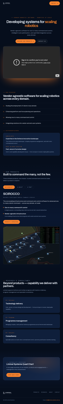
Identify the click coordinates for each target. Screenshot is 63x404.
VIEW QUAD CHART (13, 375)
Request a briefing (11, 222)
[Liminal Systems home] (6, 3)
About (51, 392)
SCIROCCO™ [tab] (9, 187)
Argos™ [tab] (21, 187)
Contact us (42, 41)
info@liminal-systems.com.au (53, 400)
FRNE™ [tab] (30, 187)
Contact (53, 3)
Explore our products (24, 41)
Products (36, 392)
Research (44, 392)
